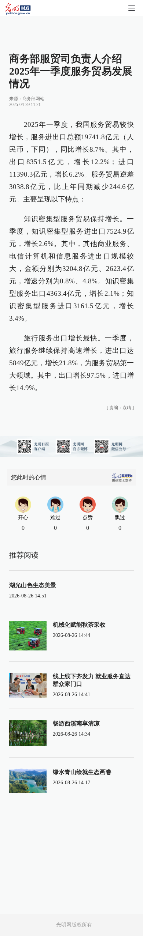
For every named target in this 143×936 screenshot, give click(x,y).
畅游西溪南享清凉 (76, 723)
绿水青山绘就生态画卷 (82, 772)
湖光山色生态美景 (32, 585)
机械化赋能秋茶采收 (79, 625)
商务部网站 (33, 98)
